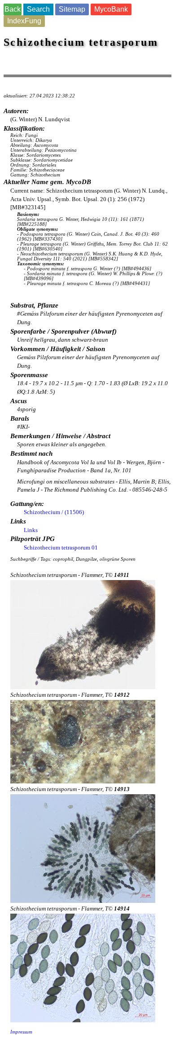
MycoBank (111, 9)
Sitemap (72, 9)
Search (38, 9)
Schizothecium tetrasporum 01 (61, 547)
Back (12, 9)
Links (31, 530)
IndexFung (24, 21)
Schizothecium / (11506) (54, 512)
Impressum (21, 1031)
